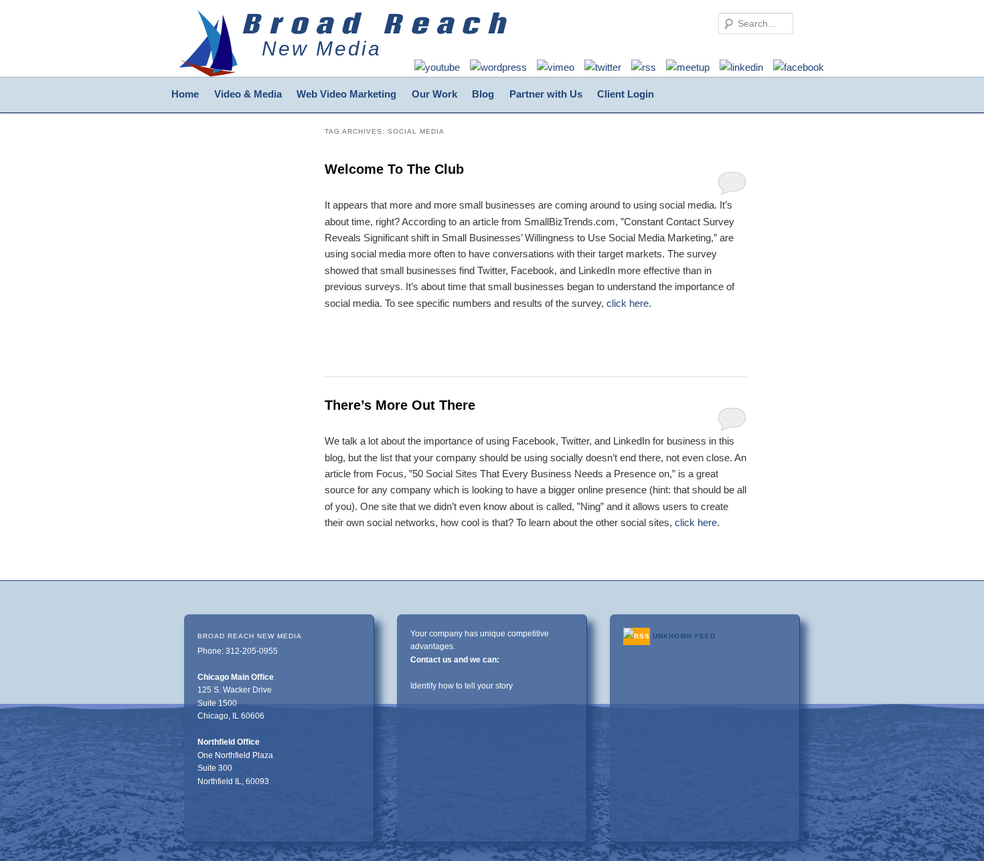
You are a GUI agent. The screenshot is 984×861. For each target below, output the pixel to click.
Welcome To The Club (394, 169)
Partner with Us (545, 94)
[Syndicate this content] (636, 636)
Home (185, 94)
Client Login (625, 94)
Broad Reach (377, 23)
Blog (483, 94)
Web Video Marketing (346, 94)
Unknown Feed (684, 636)
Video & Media (248, 94)
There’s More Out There (400, 405)
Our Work (434, 94)
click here (627, 303)
